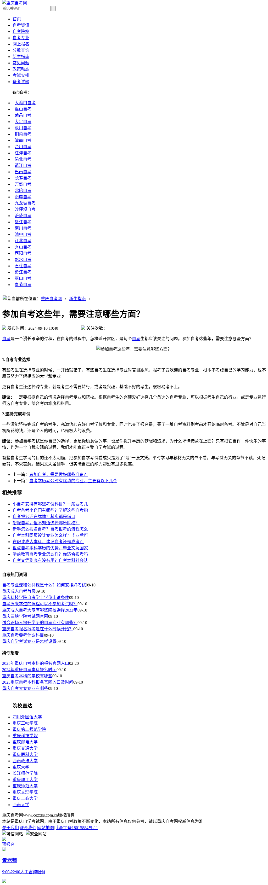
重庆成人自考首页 (19, 591)
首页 (17, 19)
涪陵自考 (23, 215)
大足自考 (23, 121)
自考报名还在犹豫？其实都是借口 (44, 516)
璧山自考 (23, 109)
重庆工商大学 (25, 798)
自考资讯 (21, 25)
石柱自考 (23, 266)
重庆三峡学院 (25, 723)
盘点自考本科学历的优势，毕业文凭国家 (50, 548)
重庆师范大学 (25, 786)
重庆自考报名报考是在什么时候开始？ (37, 629)
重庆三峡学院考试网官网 (25, 616)
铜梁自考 (23, 134)
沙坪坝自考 (25, 209)
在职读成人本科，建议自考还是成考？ (48, 541)
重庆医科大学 (25, 754)
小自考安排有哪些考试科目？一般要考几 (50, 504)
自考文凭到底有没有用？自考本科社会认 (50, 560)
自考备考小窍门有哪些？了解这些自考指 (50, 510)
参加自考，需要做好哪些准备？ (58, 474)
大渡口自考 (25, 103)
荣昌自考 (23, 115)
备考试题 (21, 81)
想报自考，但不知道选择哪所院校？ (46, 523)
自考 (6, 338)
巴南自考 (23, 172)
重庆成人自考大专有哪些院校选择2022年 (39, 610)
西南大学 (21, 804)
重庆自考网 (51, 298)
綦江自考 (23, 165)
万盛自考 (23, 184)
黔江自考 (23, 272)
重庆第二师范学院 (29, 729)
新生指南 (21, 56)
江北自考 (23, 240)
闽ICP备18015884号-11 (77, 827)
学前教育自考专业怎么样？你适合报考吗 (50, 554)
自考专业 (21, 38)
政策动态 (21, 69)
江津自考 (23, 153)
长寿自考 (23, 178)
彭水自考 (23, 259)
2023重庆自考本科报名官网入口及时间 (37, 682)
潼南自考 (23, 140)
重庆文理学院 (25, 792)
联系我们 (28, 827)
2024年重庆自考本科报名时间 (29, 669)
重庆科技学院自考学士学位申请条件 (35, 597)
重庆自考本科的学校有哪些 (27, 676)
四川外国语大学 (27, 717)
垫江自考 (23, 222)
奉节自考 (23, 284)
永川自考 (23, 128)
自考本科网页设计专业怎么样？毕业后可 (50, 535)
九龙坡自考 (25, 203)
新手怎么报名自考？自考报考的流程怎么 (50, 529)
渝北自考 (23, 159)
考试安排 (21, 75)
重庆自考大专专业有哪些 (25, 688)
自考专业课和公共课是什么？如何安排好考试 (44, 585)
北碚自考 (23, 190)
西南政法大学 (25, 761)
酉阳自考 (23, 253)
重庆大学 (21, 767)
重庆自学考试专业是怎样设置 (29, 641)
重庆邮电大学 (25, 742)
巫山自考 (23, 278)
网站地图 (45, 827)
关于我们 (10, 827)
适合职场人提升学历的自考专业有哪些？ (39, 622)
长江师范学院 (25, 773)
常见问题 (21, 63)
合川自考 (23, 146)
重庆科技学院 (25, 735)
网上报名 (21, 44)
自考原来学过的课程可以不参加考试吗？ (39, 604)
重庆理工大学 (25, 779)
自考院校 (21, 31)
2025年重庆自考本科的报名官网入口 (35, 663)
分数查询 (21, 50)
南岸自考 (23, 197)
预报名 (8, 844)
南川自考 (23, 228)
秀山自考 (23, 247)
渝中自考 (23, 234)
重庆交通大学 (25, 748)
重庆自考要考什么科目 (23, 635)
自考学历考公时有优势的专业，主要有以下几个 (73, 481)
